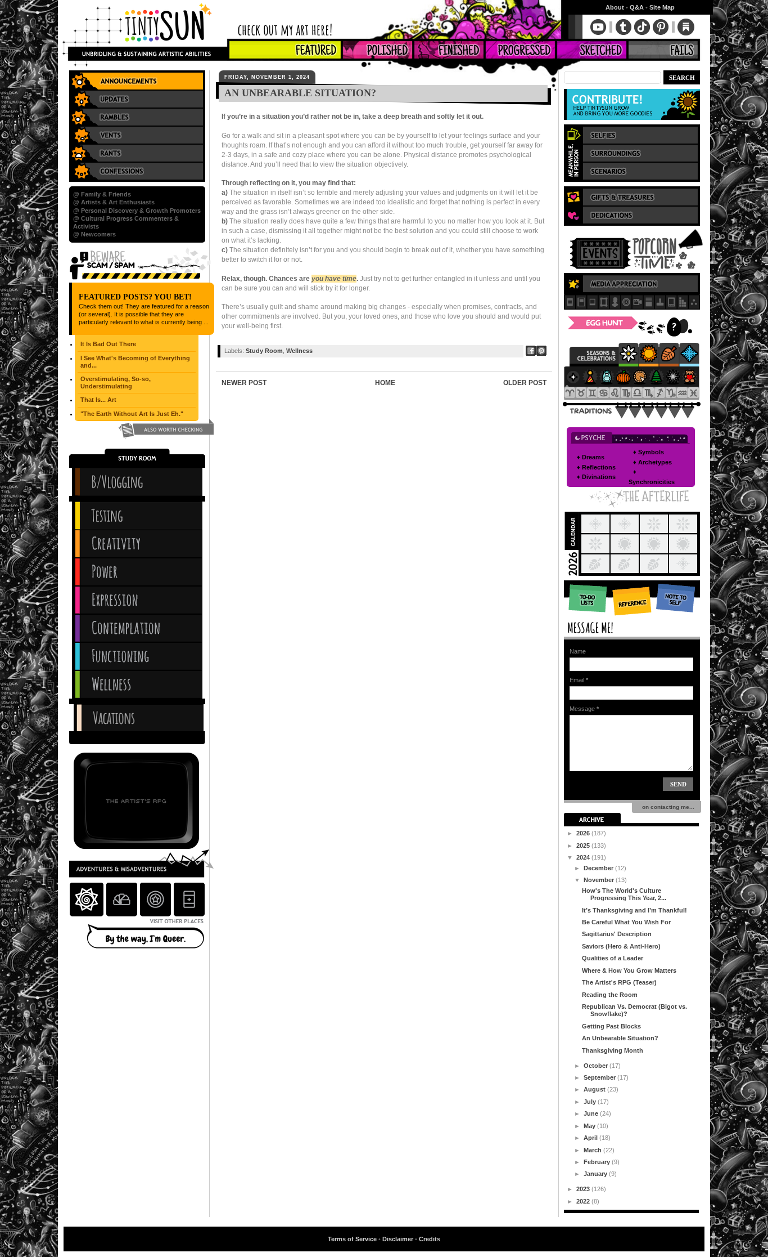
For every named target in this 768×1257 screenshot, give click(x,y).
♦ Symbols (648, 452)
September (600, 1077)
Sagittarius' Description (617, 934)
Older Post (524, 383)
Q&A (637, 7)
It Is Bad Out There (108, 344)
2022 (583, 1201)
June (592, 1113)
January (596, 1173)
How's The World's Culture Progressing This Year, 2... (624, 894)
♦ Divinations (596, 476)
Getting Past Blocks (611, 1026)
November (600, 879)
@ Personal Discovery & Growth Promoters (137, 210)
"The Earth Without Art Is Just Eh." (131, 413)
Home (385, 383)
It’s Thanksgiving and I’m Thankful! (634, 910)
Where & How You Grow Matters (629, 970)
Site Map (662, 7)
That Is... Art (98, 399)
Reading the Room (610, 994)
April (591, 1137)
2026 (583, 833)
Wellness (299, 350)
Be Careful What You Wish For (626, 922)
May (590, 1125)
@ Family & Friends (102, 194)
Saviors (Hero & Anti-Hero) (621, 946)
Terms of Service (352, 1239)
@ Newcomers (94, 234)
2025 (583, 845)
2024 (583, 857)
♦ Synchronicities (652, 476)
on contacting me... (666, 807)
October (596, 1065)
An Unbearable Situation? (620, 1038)
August (595, 1089)
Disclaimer (397, 1239)
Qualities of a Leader (612, 958)
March (593, 1150)
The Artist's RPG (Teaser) (619, 982)
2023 (583, 1189)
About (615, 7)
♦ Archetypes (652, 462)
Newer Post (244, 383)
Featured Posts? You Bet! (135, 297)
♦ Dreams (590, 457)
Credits (429, 1239)
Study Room (264, 350)
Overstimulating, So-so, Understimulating (115, 382)
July (591, 1101)
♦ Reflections (596, 467)
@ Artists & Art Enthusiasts (114, 202)
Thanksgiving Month (612, 1050)
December (599, 868)
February (598, 1161)
